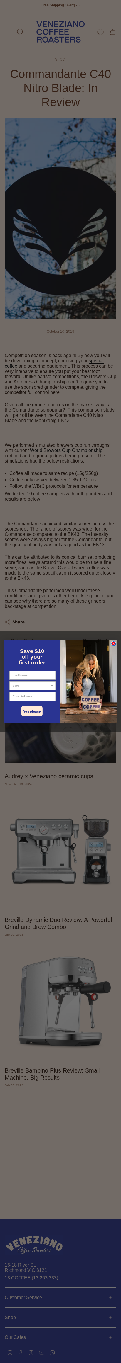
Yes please (32, 711)
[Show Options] (52, 686)
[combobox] (31, 686)
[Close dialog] (114, 643)
